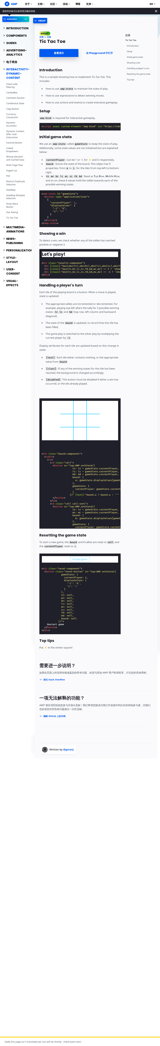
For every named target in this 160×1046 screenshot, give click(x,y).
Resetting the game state (138, 74)
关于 (27, 4)
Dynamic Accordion (11, 124)
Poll (8, 175)
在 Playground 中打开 (99, 53)
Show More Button (12, 205)
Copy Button (12, 108)
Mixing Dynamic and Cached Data (15, 158)
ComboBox (11, 92)
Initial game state (135, 57)
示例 (49, 37)
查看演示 (59, 53)
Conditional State (15, 103)
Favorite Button (14, 142)
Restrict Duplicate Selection (15, 183)
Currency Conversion (12, 116)
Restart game (79, 559)
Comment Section (15, 97)
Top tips (130, 79)
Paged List (11, 170)
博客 (77, 4)
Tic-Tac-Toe (12, 217)
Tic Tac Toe (130, 40)
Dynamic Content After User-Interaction (15, 134)
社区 (52, 4)
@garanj (68, 749)
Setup (129, 51)
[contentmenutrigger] (140, 35)
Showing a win (133, 62)
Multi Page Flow (14, 165)
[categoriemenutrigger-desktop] (40, 20)
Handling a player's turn (138, 68)
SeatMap (10, 189)
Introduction (133, 45)
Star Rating (12, 212)
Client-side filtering (12, 86)
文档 (40, 4)
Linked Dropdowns (12, 150)
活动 (65, 4)
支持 (88, 4)
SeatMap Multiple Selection (15, 197)
